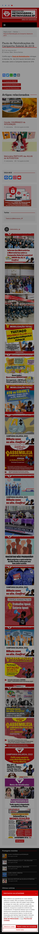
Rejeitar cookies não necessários (26, 926)
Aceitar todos (20, 930)
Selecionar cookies (9, 926)
